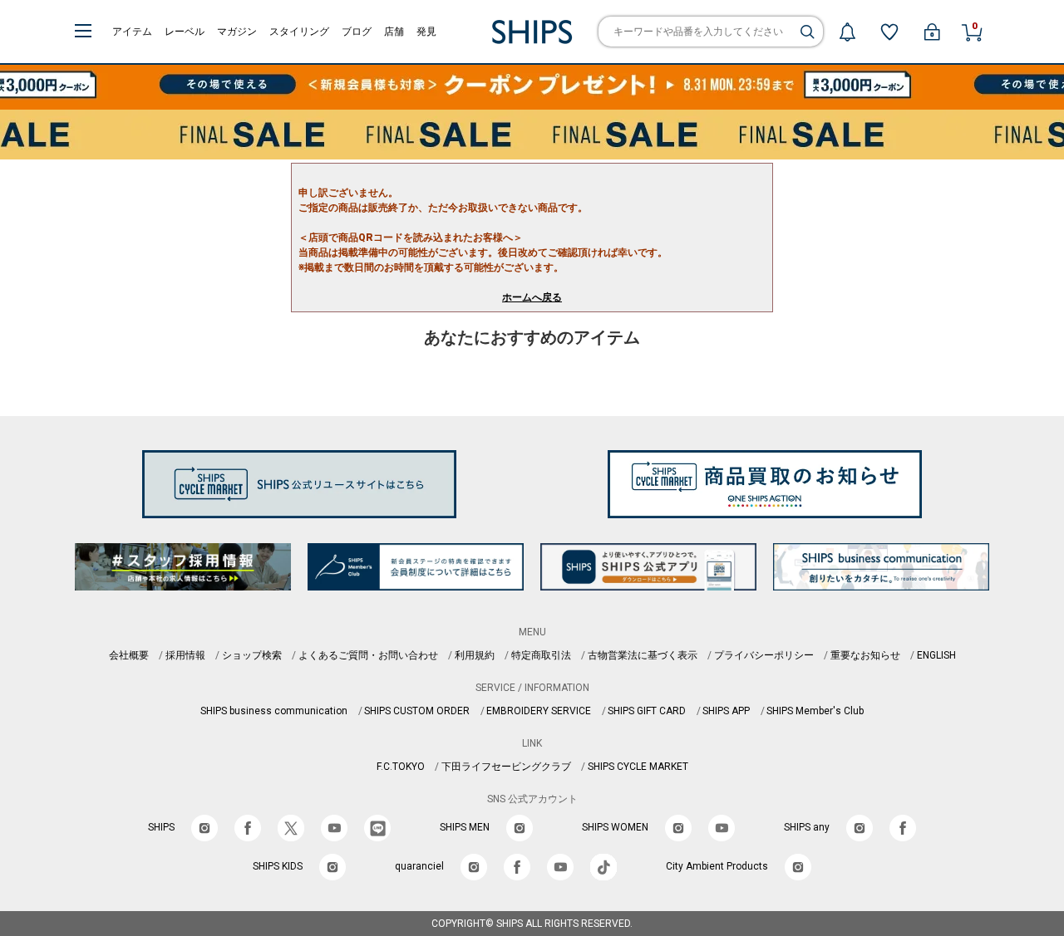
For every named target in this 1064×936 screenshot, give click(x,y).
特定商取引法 (541, 655)
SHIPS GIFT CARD (647, 711)
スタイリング (299, 31)
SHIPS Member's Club (815, 711)
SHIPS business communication (273, 711)
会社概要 (129, 655)
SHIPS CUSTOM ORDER (417, 711)
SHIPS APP (726, 711)
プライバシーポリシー (764, 655)
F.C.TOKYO (401, 766)
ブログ (357, 31)
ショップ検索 (252, 655)
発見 (426, 31)
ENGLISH (936, 655)
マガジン (237, 31)
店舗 (394, 31)
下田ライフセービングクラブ (506, 766)
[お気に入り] (889, 31)
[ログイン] (932, 31)
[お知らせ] (847, 31)
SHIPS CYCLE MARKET (638, 766)
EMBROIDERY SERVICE (538, 711)
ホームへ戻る (532, 297)
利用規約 (475, 655)
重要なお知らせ (865, 655)
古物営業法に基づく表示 (642, 655)
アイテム (132, 31)
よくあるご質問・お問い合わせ (368, 655)
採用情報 (185, 655)
